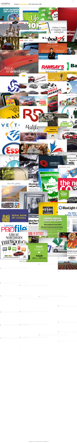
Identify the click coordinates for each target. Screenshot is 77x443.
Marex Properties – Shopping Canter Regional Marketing (58, 399)
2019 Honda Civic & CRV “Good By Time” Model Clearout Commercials (19, 102)
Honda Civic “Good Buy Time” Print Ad (58, 287)
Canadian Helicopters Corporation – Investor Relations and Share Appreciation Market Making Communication (19, 76)
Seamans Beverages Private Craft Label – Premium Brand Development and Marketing (19, 419)
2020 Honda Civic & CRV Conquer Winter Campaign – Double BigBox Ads (58, 324)
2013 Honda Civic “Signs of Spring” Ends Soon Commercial (58, 247)
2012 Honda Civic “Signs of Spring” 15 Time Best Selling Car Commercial (58, 260)
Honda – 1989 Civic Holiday (38, 396)
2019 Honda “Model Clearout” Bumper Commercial (58, 212)
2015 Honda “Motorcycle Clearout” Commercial (38, 410)
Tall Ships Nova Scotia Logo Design (19, 334)
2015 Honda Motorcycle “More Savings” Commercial (38, 346)
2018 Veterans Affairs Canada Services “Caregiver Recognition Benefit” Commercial (58, 30)
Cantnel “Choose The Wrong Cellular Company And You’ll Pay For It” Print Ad (38, 182)
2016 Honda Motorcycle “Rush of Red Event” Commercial (38, 239)
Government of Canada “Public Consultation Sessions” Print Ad (19, 400)
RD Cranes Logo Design (38, 118)
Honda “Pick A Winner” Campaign (19, 292)
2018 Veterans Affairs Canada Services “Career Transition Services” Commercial (38, 252)
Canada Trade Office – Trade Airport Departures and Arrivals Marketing (58, 55)
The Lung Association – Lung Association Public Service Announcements (38, 333)
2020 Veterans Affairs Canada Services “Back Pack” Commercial (19, 177)
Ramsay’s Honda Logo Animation (58, 69)
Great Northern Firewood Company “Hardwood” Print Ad (19, 321)
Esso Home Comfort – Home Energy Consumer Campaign (19, 151)
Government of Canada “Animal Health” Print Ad (58, 232)
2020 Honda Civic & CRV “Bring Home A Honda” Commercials (58, 17)
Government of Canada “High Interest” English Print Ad (38, 355)
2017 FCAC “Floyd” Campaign (38, 307)
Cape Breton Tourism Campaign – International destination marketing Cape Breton (19, 202)
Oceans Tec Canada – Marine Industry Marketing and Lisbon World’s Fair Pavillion (19, 138)
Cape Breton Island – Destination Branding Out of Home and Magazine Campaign (38, 36)
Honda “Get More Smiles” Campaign (38, 103)
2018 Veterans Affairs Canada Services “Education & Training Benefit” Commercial (58, 377)
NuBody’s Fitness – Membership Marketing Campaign (58, 41)
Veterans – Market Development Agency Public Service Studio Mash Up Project (38, 294)
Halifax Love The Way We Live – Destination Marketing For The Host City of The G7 (38, 129)
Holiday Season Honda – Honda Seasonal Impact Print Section (58, 359)
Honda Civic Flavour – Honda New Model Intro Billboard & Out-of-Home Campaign (19, 252)
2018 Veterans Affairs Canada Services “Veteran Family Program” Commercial (19, 372)
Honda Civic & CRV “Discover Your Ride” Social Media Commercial (19, 264)
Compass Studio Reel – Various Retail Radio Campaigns (58, 79)
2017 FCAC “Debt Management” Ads (19, 17)
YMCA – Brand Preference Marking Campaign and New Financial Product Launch (38, 139)
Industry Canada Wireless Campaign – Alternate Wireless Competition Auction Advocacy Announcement (38, 64)
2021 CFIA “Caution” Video (19, 115)
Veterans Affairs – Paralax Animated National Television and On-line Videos (19, 33)
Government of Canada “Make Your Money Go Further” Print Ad (19, 278)
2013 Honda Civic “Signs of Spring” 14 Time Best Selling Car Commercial (19, 46)
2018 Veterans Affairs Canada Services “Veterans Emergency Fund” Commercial (58, 136)
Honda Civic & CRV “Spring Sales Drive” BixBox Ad (19, 307)
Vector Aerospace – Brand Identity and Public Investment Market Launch (19, 126)
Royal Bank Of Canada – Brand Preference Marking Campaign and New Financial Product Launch (19, 219)
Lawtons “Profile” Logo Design (19, 229)
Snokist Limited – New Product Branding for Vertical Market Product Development (38, 151)
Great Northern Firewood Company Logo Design (19, 241)
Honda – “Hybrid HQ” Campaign (38, 30)
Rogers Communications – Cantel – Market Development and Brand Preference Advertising (38, 220)
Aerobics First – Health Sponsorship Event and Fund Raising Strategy (19, 346)
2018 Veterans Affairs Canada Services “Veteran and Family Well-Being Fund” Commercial (19, 164)
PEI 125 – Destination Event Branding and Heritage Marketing (58, 151)
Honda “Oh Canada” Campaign (38, 80)
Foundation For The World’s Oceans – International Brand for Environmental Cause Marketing (19, 88)
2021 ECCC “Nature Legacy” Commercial (19, 359)
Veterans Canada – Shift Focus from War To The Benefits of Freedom (58, 165)
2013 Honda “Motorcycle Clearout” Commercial (38, 366)
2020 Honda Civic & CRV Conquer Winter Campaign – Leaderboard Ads (19, 23)
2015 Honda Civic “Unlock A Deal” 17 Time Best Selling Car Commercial (38, 320)
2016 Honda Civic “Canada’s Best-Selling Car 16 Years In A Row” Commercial (38, 93)
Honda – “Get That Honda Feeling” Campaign (58, 193)
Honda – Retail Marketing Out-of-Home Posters (58, 105)
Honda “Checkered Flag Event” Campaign (58, 413)
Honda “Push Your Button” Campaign (38, 379)
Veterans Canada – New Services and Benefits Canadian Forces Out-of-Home (38, 277)
